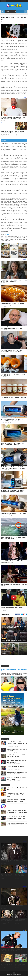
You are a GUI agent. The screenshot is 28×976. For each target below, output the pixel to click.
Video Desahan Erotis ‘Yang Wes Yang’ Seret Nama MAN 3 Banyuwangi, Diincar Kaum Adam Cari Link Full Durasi (17, 812)
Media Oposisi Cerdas (17, 974)
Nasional (15, 21)
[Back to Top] (14, 973)
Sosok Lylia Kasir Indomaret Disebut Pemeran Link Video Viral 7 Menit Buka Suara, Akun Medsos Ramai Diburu (14, 626)
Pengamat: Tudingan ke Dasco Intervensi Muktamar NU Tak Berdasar (14, 640)
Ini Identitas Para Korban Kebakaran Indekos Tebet (17, 772)
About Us (8, 805)
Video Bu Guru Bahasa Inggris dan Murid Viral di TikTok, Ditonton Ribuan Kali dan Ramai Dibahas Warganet (16, 794)
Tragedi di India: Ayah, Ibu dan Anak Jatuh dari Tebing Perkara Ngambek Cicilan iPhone (14, 652)
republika (7, 234)
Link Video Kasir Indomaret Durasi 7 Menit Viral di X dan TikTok (14, 670)
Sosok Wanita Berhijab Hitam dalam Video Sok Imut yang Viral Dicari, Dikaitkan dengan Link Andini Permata (17, 818)
